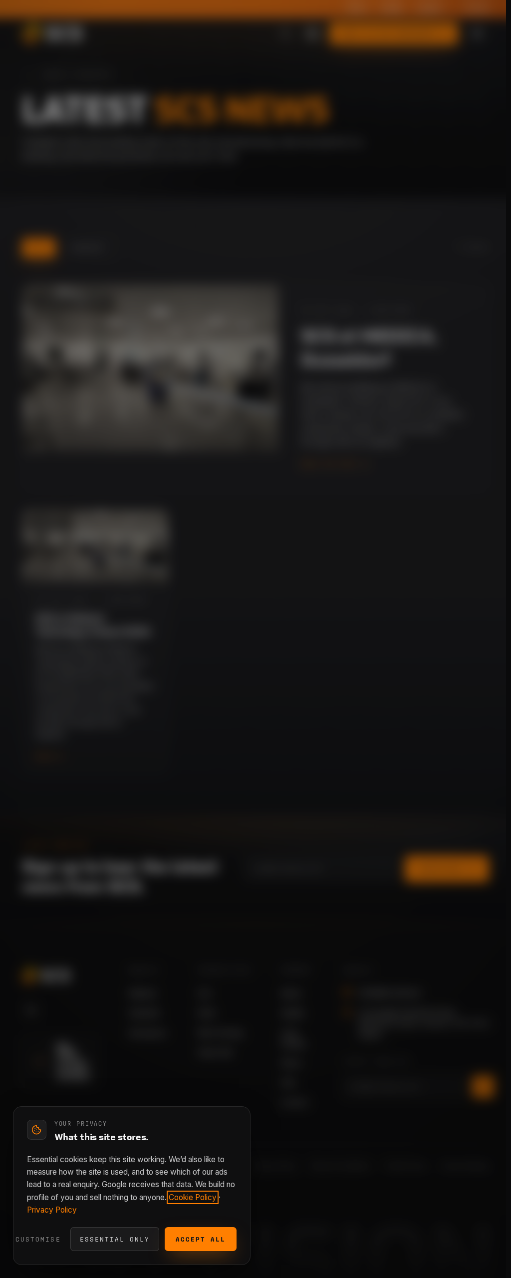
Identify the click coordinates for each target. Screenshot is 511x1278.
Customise (37, 1239)
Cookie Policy (193, 1197)
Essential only (115, 1239)
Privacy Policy (52, 1210)
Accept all (201, 1239)
